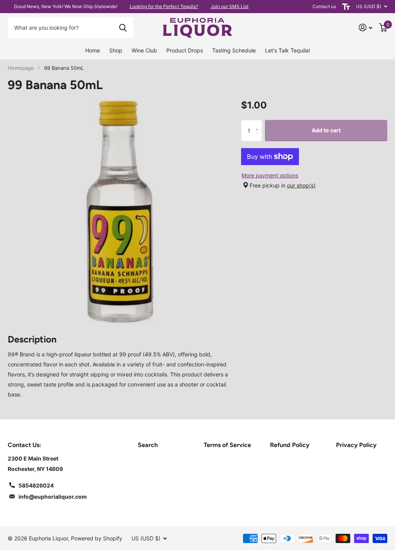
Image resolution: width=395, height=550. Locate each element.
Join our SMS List (229, 6)
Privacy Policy (356, 445)
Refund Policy (289, 445)
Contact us (324, 6)
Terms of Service (227, 445)
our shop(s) (301, 185)
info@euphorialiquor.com (53, 496)
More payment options (269, 175)
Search (148, 445)
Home (92, 50)
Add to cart (326, 130)
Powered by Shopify (96, 538)
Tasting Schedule (234, 50)
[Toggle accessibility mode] (346, 7)
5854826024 (36, 485)
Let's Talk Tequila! (287, 50)
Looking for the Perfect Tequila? (164, 6)
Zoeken (122, 27)
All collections (115, 50)
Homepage (21, 68)
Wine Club (144, 50)
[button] (259, 123)
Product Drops (184, 50)
